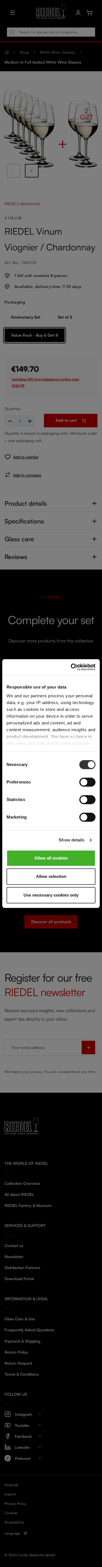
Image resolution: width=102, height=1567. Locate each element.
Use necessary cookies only (51, 895)
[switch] (87, 782)
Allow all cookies (51, 858)
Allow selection (51, 876)
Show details (71, 839)
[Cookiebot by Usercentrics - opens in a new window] (71, 667)
